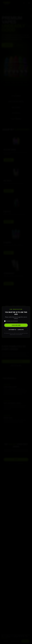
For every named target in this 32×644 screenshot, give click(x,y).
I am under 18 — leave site (16, 329)
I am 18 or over (16, 325)
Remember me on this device (12, 321)
